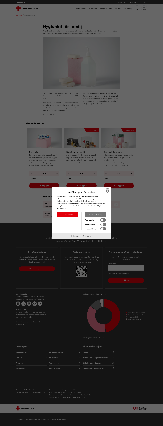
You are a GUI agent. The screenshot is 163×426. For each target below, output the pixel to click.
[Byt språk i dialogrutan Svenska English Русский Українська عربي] (107, 190)
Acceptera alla (67, 215)
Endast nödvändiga (95, 215)
